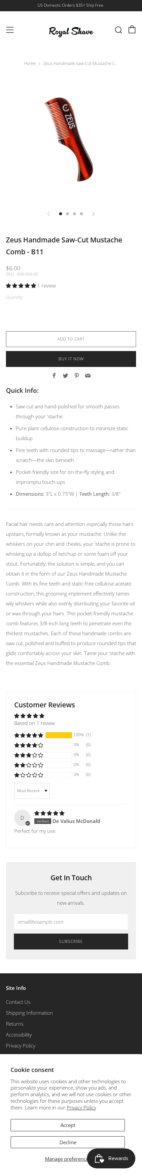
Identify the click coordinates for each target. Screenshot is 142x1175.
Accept (67, 1125)
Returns (14, 1023)
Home (30, 63)
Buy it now (71, 359)
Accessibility (19, 1034)
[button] (21, 285)
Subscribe (71, 941)
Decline (67, 1142)
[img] (49, 813)
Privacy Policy (81, 1107)
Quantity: (14, 297)
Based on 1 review (34, 723)
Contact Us (18, 1001)
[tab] (60, 213)
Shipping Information (29, 1012)
